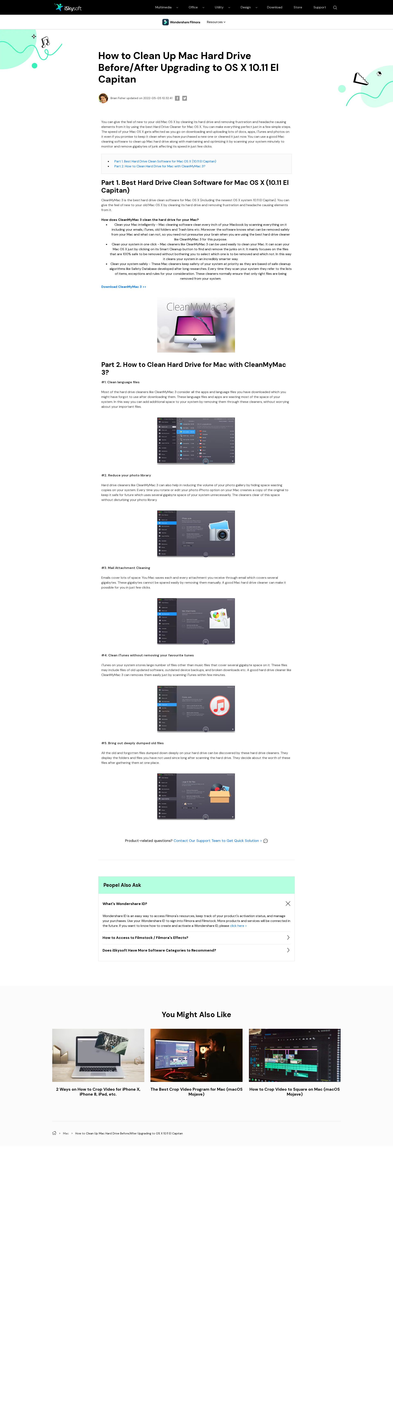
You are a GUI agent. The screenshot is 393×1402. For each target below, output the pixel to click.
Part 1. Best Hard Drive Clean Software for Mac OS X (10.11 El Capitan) (165, 161)
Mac (66, 1133)
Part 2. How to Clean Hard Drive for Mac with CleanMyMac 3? (159, 166)
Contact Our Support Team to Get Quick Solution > (218, 840)
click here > (238, 926)
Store (298, 7)
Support (320, 7)
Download (274, 7)
